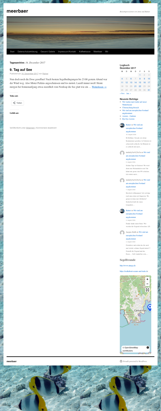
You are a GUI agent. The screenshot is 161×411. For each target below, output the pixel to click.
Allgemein (30, 127)
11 (122, 82)
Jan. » (128, 93)
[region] (135, 314)
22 (140, 86)
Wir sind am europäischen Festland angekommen (134, 128)
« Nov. (122, 93)
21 (135, 86)
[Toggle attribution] (148, 347)
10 (149, 78)
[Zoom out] (147, 284)
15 (140, 82)
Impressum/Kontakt (67, 51)
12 (126, 82)
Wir (106, 51)
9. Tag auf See (21, 69)
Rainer (45, 73)
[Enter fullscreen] (147, 290)
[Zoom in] (147, 279)
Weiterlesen (99, 86)
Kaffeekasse (84, 51)
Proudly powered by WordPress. (135, 361)
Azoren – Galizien (129, 116)
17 (149, 82)
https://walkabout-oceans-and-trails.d (133, 271)
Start (12, 51)
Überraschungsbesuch (130, 107)
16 (144, 82)
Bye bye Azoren (128, 119)
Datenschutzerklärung (27, 51)
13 (131, 82)
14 (135, 82)
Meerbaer (98, 51)
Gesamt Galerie (48, 51)
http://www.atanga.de (128, 265)
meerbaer (17, 10)
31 (149, 90)
